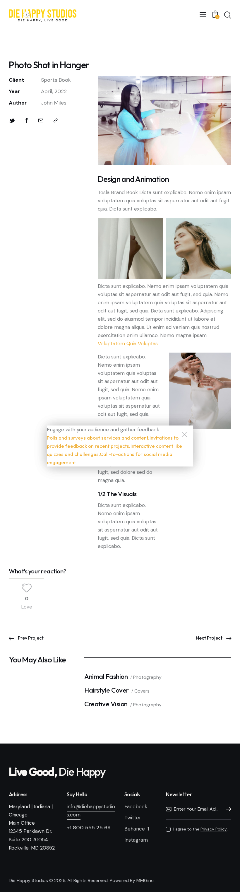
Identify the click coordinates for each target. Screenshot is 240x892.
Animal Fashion (106, 676)
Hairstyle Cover (106, 690)
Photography (147, 677)
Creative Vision (106, 704)
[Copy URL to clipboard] (56, 120)
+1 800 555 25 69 (89, 827)
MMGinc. (145, 880)
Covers (142, 691)
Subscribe (226, 809)
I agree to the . (200, 829)
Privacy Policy (213, 829)
